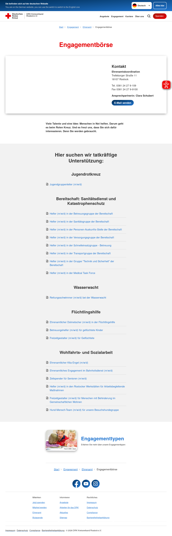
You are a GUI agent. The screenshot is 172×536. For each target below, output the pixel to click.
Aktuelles (64, 512)
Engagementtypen (102, 438)
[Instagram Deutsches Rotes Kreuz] (96, 484)
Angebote (104, 16)
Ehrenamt (36, 512)
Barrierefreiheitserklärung (98, 517)
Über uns (139, 16)
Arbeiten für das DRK (69, 507)
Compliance (92, 512)
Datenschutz (92, 507)
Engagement (117, 16)
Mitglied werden (39, 507)
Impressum (92, 502)
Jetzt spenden (38, 502)
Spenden (159, 15)
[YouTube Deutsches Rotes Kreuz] (86, 484)
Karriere (129, 16)
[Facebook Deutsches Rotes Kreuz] (76, 484)
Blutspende (37, 517)
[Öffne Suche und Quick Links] (149, 16)
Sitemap (63, 517)
